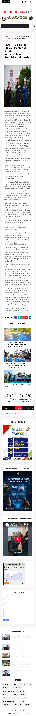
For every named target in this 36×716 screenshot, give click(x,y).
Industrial (21, 691)
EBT (4, 687)
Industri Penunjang (9, 691)
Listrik (11, 36)
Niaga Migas (7, 698)
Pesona (17, 698)
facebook (30, 408)
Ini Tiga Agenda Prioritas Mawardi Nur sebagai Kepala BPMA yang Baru (21, 647)
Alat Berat (6, 684)
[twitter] (27, 2)
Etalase (18, 687)
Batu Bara (16, 684)
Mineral (23, 694)
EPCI (10, 687)
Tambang (21, 701)
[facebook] (25, 2)
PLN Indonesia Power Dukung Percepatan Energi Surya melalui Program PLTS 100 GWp (15, 344)
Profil (24, 698)
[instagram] (22, 2)
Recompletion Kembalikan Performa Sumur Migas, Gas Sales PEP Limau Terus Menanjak (21, 638)
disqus (24, 408)
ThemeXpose (15, 713)
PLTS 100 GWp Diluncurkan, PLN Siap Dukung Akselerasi (17, 385)
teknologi (6, 704)
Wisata (27, 704)
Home (6, 36)
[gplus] (31, 2)
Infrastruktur (7, 694)
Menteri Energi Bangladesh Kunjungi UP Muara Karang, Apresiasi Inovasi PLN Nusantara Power (17, 365)
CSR (24, 684)
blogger (18, 408)
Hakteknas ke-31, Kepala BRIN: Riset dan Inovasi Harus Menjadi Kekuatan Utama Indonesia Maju (22, 655)
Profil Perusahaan (9, 701)
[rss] (33, 2)
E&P (30, 684)
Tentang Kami (17, 704)
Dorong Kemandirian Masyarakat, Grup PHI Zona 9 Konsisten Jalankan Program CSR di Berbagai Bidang (21, 664)
